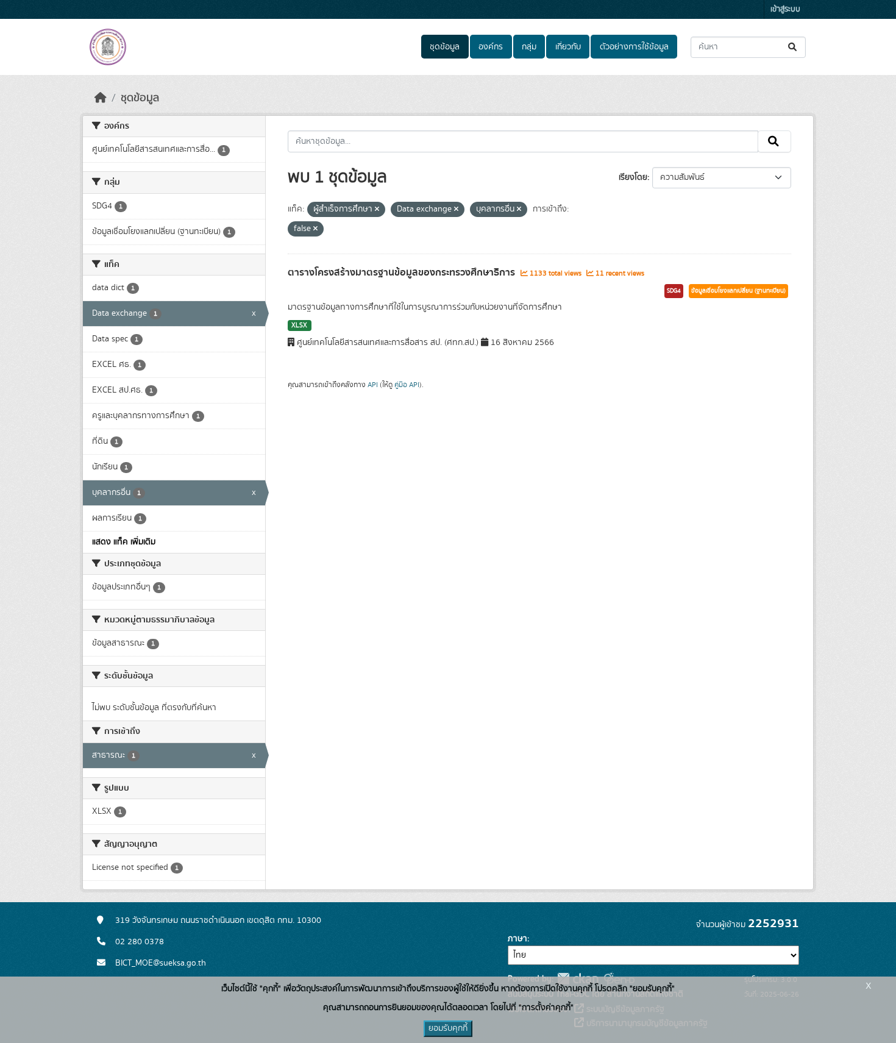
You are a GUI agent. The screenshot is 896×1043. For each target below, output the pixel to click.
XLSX (299, 325)
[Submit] (793, 47)
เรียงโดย (633, 177)
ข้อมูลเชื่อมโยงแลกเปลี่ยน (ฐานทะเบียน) (738, 291)
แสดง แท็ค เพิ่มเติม (123, 542)
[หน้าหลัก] (100, 98)
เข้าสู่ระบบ (785, 9)
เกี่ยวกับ (568, 47)
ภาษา (517, 939)
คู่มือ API (406, 384)
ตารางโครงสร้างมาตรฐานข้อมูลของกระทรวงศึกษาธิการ (402, 272)
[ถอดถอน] (377, 210)
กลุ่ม (529, 47)
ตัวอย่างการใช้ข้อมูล (634, 47)
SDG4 (674, 291)
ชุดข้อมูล (445, 47)
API (373, 384)
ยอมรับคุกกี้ (448, 1028)
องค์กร (490, 47)
